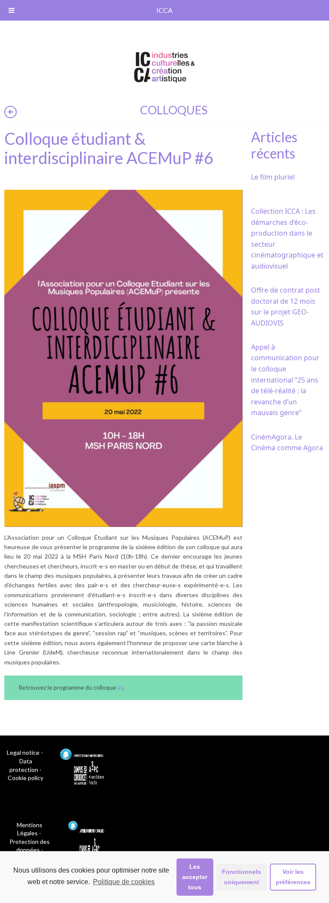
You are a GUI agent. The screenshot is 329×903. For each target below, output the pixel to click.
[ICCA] (164, 65)
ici (120, 687)
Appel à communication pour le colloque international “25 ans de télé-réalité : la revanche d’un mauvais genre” (285, 380)
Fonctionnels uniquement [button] (241, 876)
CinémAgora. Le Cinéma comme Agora (287, 442)
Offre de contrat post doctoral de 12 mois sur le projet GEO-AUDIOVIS (285, 306)
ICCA (164, 10)
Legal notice (23, 752)
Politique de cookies (124, 881)
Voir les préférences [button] (293, 876)
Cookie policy (25, 777)
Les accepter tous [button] (194, 877)
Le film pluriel (273, 177)
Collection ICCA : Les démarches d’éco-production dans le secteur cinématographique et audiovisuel (287, 238)
